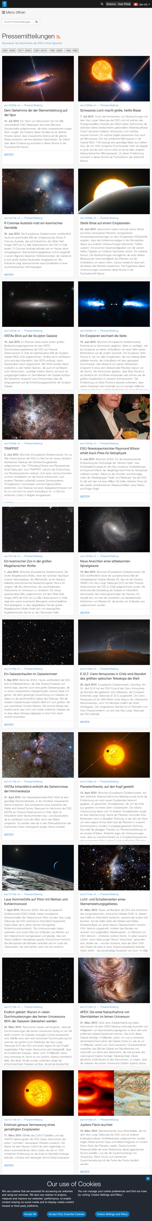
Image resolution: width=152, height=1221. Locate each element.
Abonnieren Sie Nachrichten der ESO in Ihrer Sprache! (32, 43)
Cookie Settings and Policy (112, 1214)
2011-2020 (25, 50)
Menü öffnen (15, 12)
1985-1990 (72, 50)
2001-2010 (40, 50)
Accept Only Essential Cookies (66, 1214)
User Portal (124, 4)
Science (111, 4)
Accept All (30, 1214)
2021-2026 (9, 50)
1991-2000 (56, 50)
